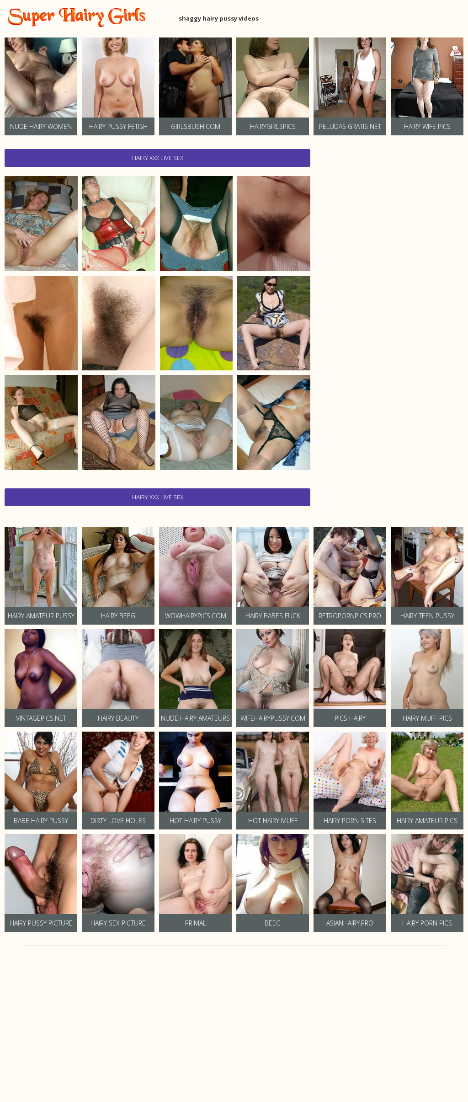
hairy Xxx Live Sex (157, 158)
